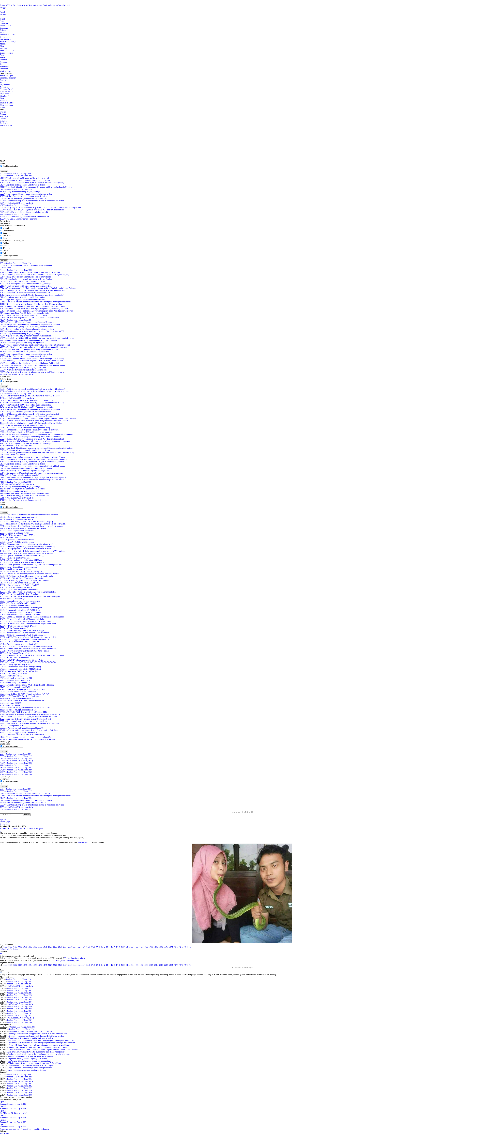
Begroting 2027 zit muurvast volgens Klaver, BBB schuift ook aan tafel (31, 361)
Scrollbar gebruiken (10, 166)
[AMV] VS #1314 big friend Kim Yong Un (21, 571)
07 (16, 947)
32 (79, 947)
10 (24, 947)
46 (114, 947)
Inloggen (3, 7)
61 (152, 947)
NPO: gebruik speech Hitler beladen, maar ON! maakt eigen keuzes (31, 565)
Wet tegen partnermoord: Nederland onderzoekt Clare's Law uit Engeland (33, 655)
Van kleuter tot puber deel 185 (15, 569)
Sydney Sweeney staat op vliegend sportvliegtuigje (23, 196)
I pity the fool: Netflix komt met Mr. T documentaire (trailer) (27, 407)
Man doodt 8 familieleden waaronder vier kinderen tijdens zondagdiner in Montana (36, 187)
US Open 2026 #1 (10, 703)
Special (5, 251)
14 (34, 947)
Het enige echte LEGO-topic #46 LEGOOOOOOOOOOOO (28, 662)
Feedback (4, 123)
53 (132, 947)
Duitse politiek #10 (11, 726)
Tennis (2, 64)
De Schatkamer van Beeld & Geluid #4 (19, 642)
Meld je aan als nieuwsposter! (67, 960)
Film (2, 46)
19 (46, 947)
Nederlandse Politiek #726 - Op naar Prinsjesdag (23, 528)
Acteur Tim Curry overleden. (15, 658)
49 (122, 947)
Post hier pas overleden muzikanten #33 (19, 644)
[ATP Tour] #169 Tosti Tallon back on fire (20, 696)
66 (165, 947)
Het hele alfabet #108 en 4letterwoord (18, 692)
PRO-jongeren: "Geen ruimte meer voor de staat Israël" (26, 549)
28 (69, 947)
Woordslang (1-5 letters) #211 (15, 683)
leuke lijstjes (13, 949)
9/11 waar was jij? (11, 676)
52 (129, 947)
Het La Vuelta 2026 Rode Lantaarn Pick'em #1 (22, 701)
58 (145, 947)
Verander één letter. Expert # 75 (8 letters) (20, 610)
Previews (54, 5)
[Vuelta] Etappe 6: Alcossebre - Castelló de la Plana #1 (24, 639)
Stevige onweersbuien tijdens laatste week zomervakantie (25, 277)
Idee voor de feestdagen (12, 599)
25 (61, 947)
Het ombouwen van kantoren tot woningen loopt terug (25, 427)
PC (1, 82)
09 (21, 947)
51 (127, 947)
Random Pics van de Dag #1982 (19, 1015)
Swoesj (5, 268)
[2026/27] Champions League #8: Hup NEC (21, 660)
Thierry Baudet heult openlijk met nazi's (19, 567)
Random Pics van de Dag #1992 (16, 214)
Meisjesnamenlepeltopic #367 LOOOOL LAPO (23, 689)
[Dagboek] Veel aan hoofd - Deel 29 (18, 626)
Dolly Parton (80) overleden (14, 653)
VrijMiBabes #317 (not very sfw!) (19, 1004)
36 (89, 947)
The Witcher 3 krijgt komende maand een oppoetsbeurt (24, 315)
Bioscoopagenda (6, 53)
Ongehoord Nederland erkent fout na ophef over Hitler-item (27, 322)
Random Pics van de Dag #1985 (19, 1009)
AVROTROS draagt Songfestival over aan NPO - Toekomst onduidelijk (32, 210)
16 (39, 947)
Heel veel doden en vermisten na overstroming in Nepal (25, 719)
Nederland (4, 23)
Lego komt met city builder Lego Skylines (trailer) (22, 185)
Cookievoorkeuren (41, 1129)
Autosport (4, 62)
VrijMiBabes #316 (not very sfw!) (20, 1018)
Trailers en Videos (7, 103)
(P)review (6, 248)
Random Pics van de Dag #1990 (16, 770)
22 (54, 947)
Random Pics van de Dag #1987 (19, 1002)
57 (142, 947)
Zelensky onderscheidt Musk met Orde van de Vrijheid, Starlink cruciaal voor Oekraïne (38, 288)
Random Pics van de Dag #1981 (19, 1020)
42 (104, 947)
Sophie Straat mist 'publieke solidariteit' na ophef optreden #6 (28, 648)
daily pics (4, 949)
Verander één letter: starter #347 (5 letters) (20, 667)
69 (172, 947)
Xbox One (4, 87)
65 (162, 947)
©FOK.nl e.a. (5, 1133)
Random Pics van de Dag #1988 (16, 774)
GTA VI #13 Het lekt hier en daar (17, 542)
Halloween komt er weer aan (14, 558)
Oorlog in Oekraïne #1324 (14, 533)
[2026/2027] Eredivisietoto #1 (15, 605)
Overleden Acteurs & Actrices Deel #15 (19, 585)
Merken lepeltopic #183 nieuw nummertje (20, 601)
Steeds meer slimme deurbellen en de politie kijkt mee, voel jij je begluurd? (33, 477)
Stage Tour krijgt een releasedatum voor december (22, 299)
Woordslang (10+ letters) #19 (15, 680)
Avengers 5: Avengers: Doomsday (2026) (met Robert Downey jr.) (30, 714)
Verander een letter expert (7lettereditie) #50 (21, 608)
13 (31, 947)
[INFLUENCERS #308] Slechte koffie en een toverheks (26, 553)
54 (134, 947)
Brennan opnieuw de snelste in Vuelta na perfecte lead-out (26, 265)
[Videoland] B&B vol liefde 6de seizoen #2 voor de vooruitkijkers (30, 596)
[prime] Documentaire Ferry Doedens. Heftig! (22, 555)
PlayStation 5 (5, 94)
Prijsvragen (4, 116)
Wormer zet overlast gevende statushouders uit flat (23, 198)
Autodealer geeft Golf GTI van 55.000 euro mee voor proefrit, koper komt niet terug (37, 338)
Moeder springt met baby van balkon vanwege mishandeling (27, 546)
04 (9, 947)
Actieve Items (22, 5)
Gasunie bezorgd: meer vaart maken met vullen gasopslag (26, 521)
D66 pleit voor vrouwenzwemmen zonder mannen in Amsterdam (29, 515)
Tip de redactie (6, 125)
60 (150, 947)
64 (160, 947)
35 (87, 947)
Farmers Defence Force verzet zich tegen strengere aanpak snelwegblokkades (34, 308)
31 (76, 947)
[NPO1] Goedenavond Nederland (17, 698)
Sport (2, 55)
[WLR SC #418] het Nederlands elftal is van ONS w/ (25, 707)
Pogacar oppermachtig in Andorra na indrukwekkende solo (26, 336)
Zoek (14, 5)
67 (167, 947)
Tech (2, 32)
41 (102, 947)
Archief (68, 5)
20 (49, 947)
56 (140, 947)
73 (182, 947)
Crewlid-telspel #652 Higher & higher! (19, 594)
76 (190, 947)
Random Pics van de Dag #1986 (19, 1006)
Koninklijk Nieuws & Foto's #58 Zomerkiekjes (22, 735)
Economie (4, 28)
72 (180, 947)
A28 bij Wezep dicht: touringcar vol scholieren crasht (24, 212)
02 (4, 947)
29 (71, 947)
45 (112, 947)
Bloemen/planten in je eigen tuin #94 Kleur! (21, 560)
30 (74, 947)
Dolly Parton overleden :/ (14, 628)
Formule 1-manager (8, 78)
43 (107, 947)
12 (29, 947)
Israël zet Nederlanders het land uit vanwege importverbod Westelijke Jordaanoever (36, 311)
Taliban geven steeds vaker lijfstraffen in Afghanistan (24, 352)
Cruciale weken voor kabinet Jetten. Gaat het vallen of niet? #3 (28, 730)
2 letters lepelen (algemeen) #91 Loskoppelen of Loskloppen (27, 685)
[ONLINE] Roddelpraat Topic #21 (17, 519)
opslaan (4, 171)
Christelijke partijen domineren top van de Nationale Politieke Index (30, 363)
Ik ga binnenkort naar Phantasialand (17, 540)
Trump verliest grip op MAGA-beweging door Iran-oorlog (26, 327)
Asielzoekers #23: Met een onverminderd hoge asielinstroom (28, 624)
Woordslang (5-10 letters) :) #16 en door (19, 671)
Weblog (9, 5)
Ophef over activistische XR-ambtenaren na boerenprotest (26, 432)
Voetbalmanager (6, 75)
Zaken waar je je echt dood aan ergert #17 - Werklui (24, 580)
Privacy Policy (26, 1129)
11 (26, 947)
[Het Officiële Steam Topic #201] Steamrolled (22, 578)
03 (6, 947)
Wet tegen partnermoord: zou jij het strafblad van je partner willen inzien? (32, 290)
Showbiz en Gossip (8, 35)
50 (124, 947)
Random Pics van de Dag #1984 (19, 1011)
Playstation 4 (5, 85)
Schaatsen (4, 69)
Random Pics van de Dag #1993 (16, 205)
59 (147, 947)
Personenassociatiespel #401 (15, 687)
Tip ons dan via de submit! (74, 958)
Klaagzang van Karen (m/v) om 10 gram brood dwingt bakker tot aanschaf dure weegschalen (40, 207)
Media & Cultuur (7, 51)
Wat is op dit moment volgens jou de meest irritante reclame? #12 (29, 717)
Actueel (3, 21)
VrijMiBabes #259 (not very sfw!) (17, 398)
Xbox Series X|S (6, 91)
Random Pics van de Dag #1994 (16, 189)
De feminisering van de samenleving (18, 517)
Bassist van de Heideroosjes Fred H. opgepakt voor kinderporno (29, 574)
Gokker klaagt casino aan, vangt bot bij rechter (22, 343)
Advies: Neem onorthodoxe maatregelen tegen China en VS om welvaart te (33, 524)
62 (155, 947)
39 (97, 947)
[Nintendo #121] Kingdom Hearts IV (18, 710)
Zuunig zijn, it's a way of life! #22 (17, 664)
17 (41, 947)
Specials (61, 5)
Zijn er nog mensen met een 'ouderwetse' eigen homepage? (26, 544)
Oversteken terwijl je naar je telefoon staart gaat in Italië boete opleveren (32, 201)
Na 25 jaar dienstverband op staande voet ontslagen (23, 721)
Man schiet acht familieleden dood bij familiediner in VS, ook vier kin (31, 723)
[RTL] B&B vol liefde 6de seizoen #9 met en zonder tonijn (26, 576)
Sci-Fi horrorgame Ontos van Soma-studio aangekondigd (25, 284)
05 (11, 947)
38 (94, 947)
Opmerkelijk (5, 37)
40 (99, 947)
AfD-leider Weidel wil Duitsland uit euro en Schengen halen (28, 592)
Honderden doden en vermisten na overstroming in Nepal (26, 646)
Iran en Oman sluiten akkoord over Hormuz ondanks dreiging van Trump (32, 306)
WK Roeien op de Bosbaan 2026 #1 (18, 535)
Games (3, 80)
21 (51, 947)
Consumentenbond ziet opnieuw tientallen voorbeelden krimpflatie (29, 430)
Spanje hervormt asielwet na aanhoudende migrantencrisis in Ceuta (30, 324)
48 (119, 947)
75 (187, 947)
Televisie (3, 48)
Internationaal (5, 26)
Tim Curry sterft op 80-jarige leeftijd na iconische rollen (25, 178)
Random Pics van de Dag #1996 (15, 173)
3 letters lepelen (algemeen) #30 (16, 678)
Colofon (3, 121)
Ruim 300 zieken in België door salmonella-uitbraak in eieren (27, 329)
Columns (38, 5)
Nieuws (31, 5)
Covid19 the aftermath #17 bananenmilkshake (22, 619)
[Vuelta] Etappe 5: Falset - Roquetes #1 (19, 732)
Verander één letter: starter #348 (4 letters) (20, 669)
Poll (4, 253)
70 (175, 947)
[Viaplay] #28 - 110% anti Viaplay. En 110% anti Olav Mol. (27, 621)
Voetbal (3, 57)
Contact (3, 119)
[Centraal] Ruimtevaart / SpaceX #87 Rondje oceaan (24, 651)
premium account (85, 842)
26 (64, 947)
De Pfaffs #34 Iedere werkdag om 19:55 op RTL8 (23, 712)
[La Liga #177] (10, 705)
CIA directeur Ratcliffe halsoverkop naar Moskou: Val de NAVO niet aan (32, 551)
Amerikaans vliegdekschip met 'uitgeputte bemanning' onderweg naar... (31, 526)
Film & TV (4, 96)
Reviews (46, 5)
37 (92, 947)
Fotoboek (4, 114)
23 (56, 947)
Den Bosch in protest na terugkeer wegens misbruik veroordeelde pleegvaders (34, 347)
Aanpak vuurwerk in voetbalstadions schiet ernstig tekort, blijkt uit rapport (32, 365)
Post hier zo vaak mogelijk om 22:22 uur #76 (21, 728)
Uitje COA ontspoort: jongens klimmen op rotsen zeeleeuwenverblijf (30, 349)
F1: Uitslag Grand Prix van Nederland (18, 219)
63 (157, 947)
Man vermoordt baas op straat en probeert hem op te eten (26, 194)
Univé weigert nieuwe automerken (17, 531)
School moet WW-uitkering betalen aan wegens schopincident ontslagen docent (35, 345)
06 (14, 947)
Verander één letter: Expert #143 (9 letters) (20, 612)
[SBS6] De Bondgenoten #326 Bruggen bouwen (23, 635)
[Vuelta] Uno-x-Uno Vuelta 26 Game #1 (19, 583)
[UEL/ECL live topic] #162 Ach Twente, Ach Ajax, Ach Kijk (28, 637)
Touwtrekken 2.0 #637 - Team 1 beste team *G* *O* (24, 694)
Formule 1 (4, 60)
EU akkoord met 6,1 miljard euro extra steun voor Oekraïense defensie (31, 473)
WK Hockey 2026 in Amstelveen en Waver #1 (22, 562)
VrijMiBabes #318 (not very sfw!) (16, 203)
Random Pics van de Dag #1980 (19, 1022)
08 (19, 947)
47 (117, 947)
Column (6, 245)
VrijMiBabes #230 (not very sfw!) (17, 498)
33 (82, 947)
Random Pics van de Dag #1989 (16, 772)
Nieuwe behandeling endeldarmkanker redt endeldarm (24, 216)
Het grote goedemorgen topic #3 (16, 587)
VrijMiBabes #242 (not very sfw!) (17, 484)
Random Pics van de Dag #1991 (16, 767)
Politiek (3, 30)
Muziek (3, 44)
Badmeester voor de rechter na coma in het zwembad (24, 633)
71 (177, 947)
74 (185, 947)
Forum (2, 5)
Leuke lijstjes (5, 822)
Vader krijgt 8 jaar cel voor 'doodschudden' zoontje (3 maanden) (28, 340)
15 (36, 947)
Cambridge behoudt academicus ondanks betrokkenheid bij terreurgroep (32, 617)
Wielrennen (4, 66)
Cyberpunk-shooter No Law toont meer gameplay (22, 281)
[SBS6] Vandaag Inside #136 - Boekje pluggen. (23, 630)
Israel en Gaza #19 (10, 537)
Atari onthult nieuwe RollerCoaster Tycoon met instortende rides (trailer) (32, 182)
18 (44, 947)
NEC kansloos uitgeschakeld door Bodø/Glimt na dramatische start (29, 318)
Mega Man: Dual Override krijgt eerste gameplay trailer (25, 313)
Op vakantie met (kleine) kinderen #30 (19, 590)
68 (170, 947)
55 (137, 947)
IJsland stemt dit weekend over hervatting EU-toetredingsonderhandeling (32, 358)
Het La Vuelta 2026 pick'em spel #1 (18, 603)
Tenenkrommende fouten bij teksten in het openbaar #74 (25, 737)
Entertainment (5, 39)
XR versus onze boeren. (13, 455)
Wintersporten (5, 71)
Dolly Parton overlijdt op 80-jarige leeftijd (20, 192)
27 (66, 947)
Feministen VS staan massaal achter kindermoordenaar (25, 180)
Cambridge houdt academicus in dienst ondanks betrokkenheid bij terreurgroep (34, 274)
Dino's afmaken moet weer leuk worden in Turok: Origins (26, 279)
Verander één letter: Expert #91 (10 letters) (20, 614)
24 (59, 947)
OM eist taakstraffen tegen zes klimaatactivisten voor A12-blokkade (30, 272)
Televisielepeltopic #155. (13, 673)
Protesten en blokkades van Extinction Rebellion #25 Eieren (27, 739)
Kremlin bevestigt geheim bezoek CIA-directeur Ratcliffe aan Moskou (31, 304)
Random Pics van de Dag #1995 (16, 176)
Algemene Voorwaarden (9, 1129)
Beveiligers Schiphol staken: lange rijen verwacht (23, 367)
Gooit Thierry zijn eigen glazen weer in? (19, 475)
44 (109, 947)
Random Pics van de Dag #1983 (19, 1013)
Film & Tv (7, 236)
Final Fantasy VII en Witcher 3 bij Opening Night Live (24, 471)
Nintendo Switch (6, 89)
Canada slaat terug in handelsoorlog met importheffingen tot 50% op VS (32, 331)
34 (84, 947)
